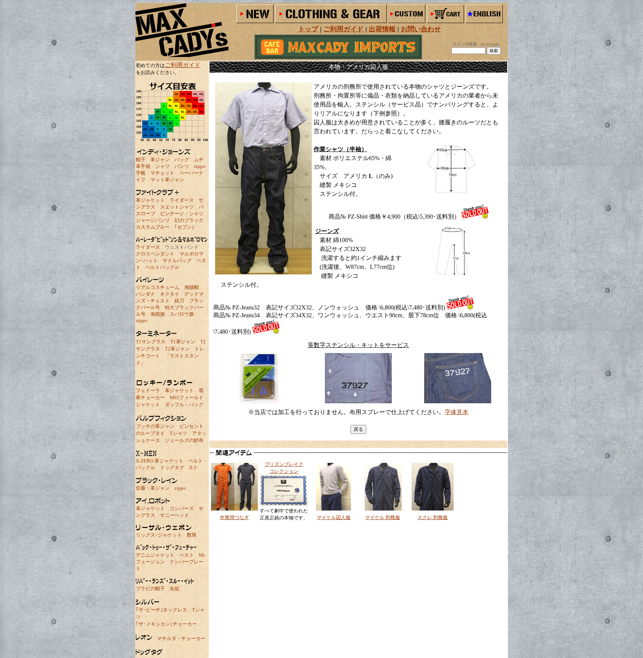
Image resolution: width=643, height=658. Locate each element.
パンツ (182, 166)
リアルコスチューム (157, 287)
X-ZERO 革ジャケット (159, 461)
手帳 (140, 173)
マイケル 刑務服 (382, 517)
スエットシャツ (177, 207)
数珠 (191, 535)
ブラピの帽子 (150, 588)
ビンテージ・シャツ (182, 213)
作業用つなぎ (234, 517)
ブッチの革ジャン (155, 426)
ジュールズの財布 (184, 440)
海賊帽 (191, 287)
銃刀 (179, 300)
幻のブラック (189, 220)
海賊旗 (157, 314)
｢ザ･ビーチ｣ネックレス (161, 610)
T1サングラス (151, 341)
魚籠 (174, 588)
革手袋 (143, 166)
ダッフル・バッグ (184, 404)
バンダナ (145, 294)
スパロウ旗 (182, 314)
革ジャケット (150, 200)
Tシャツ (178, 433)
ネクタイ (169, 294)
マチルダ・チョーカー (181, 638)
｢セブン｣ (184, 227)
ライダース (182, 200)
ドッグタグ (172, 467)
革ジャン (160, 159)
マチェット (162, 173)
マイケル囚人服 (334, 517)
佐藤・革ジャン (153, 488)
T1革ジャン (182, 341)
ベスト (186, 555)
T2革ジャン (177, 349)
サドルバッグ (177, 260)
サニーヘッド (174, 515)
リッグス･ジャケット (159, 535)
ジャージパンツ (153, 220)
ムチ (199, 159)
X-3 (192, 467)
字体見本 (456, 412)
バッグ (182, 159)
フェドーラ (148, 390)
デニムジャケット (155, 555)
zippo (199, 166)
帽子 (140, 159)
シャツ (162, 166)
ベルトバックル (162, 267)
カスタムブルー (153, 227)
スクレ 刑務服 (433, 517)
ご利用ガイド (183, 65)
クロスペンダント (155, 254)
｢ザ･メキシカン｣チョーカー (166, 624)
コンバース (182, 508)
